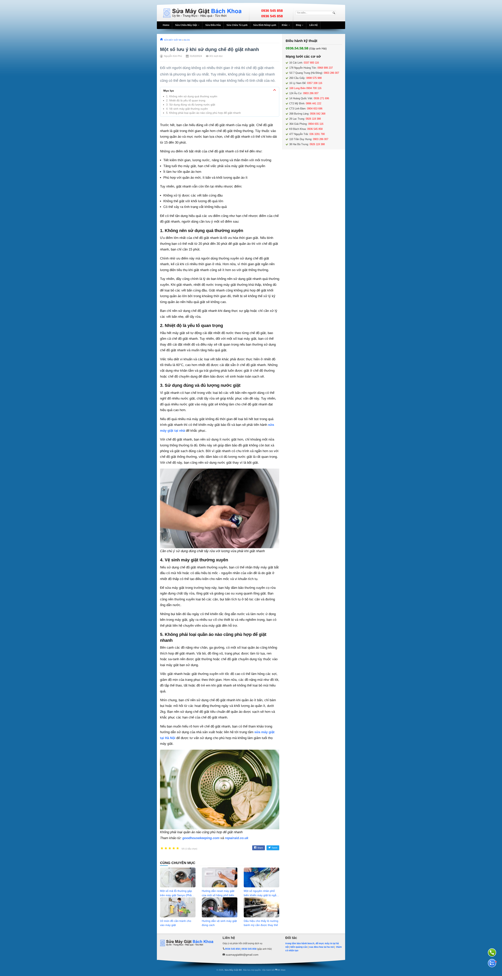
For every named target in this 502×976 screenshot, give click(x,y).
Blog (298, 25)
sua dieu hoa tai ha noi (321, 947)
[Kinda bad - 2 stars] (166, 848)
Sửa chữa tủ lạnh (236, 25)
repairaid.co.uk (236, 838)
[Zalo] (492, 963)
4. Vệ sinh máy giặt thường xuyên (187, 108)
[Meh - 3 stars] (170, 848)
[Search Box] (334, 12)
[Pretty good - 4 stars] (174, 848)
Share (260, 848)
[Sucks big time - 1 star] (162, 848)
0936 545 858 (272, 11)
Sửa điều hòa (213, 25)
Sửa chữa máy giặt (186, 25)
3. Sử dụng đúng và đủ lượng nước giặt (190, 104)
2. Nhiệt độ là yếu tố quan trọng (185, 100)
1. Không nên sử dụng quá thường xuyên (191, 96)
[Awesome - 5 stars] (178, 848)
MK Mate (281, 970)
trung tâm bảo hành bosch (299, 943)
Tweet (274, 848)
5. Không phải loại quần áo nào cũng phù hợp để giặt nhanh (203, 112)
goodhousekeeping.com (200, 838)
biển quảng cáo (298, 947)
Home (166, 25)
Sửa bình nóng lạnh (264, 25)
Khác (285, 25)
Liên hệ (313, 25)
